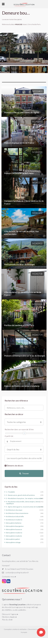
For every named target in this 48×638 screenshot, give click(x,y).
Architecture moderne (14, 520)
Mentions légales (9, 617)
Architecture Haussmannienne (17, 513)
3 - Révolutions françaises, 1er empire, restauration (24, 498)
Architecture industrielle (15, 516)
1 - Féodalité (10, 492)
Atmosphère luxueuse (14, 529)
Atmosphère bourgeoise (14, 526)
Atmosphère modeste (14, 536)
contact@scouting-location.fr (17, 572)
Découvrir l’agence (9, 614)
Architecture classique (14, 510)
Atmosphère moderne (14, 533)
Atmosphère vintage (13, 542)
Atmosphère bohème (13, 523)
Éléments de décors (14, 465)
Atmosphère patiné (13, 539)
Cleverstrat (31, 629)
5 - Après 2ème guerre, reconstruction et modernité (24, 507)
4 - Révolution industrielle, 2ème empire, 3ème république (23, 503)
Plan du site (7, 619)
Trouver (25, 473)
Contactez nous (8, 576)
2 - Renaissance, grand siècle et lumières (20, 495)
